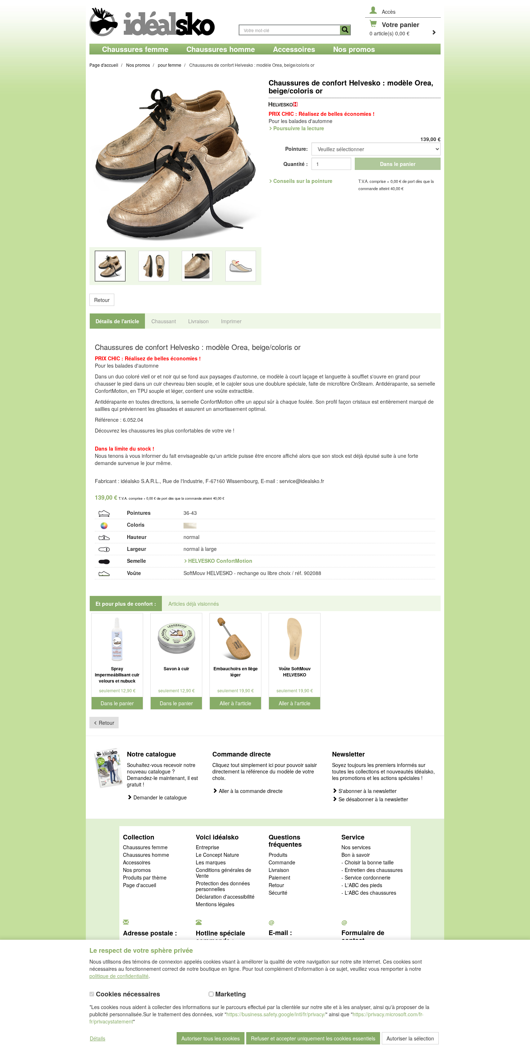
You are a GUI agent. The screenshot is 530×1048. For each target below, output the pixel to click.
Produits (278, 855)
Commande (282, 862)
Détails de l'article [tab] (117, 321)
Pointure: (296, 148)
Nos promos (137, 870)
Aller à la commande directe (250, 791)
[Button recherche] (345, 30)
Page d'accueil (139, 885)
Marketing (229, 994)
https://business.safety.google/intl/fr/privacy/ (276, 1014)
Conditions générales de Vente (223, 873)
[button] (102, 184)
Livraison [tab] (198, 321)
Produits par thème (145, 877)
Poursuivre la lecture (298, 128)
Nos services (356, 847)
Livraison (279, 870)
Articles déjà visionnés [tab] (193, 603)
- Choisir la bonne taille (367, 862)
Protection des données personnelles (223, 886)
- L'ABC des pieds (361, 885)
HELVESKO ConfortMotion (220, 560)
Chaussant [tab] (163, 321)
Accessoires (136, 862)
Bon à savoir (355, 855)
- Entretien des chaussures (372, 870)
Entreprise (207, 847)
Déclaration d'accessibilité (225, 897)
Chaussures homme (146, 855)
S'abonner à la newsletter (367, 791)
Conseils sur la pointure (302, 180)
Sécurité (278, 893)
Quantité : (295, 163)
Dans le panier (397, 163)
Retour (102, 299)
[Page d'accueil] (160, 22)
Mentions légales (215, 904)
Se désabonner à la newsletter (372, 799)
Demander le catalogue (159, 797)
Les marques (211, 862)
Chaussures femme (145, 847)
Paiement (279, 877)
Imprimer (231, 321)
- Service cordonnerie (365, 877)
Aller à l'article (235, 703)
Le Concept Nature (217, 855)
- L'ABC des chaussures (368, 893)
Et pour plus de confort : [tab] (126, 603)
